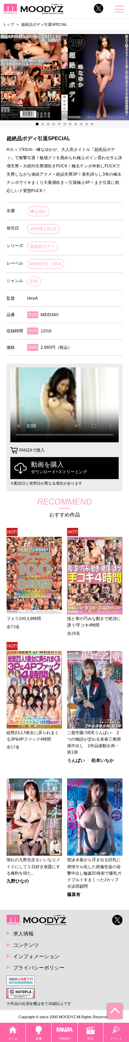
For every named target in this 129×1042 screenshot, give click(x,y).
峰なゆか (38, 211)
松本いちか (103, 760)
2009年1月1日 (43, 228)
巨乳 (34, 281)
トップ (8, 24)
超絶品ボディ (42, 246)
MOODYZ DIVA (45, 264)
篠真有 (73, 895)
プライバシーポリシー (39, 968)
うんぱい (76, 760)
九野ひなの (18, 881)
